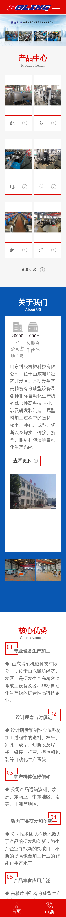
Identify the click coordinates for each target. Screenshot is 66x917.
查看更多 (22, 465)
